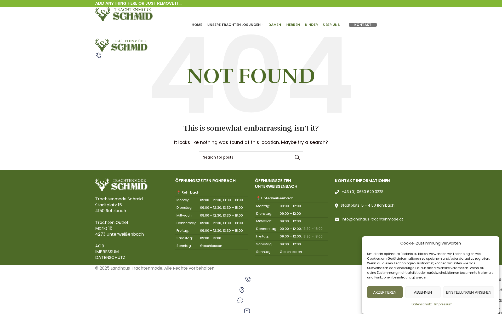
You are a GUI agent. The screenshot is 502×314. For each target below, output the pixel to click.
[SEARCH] (297, 157)
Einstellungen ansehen (468, 292)
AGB (99, 246)
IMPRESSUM (107, 252)
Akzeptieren (384, 292)
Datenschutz (422, 304)
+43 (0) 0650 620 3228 (363, 191)
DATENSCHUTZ (110, 257)
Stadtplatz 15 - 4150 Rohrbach (368, 205)
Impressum (443, 304)
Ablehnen (423, 292)
